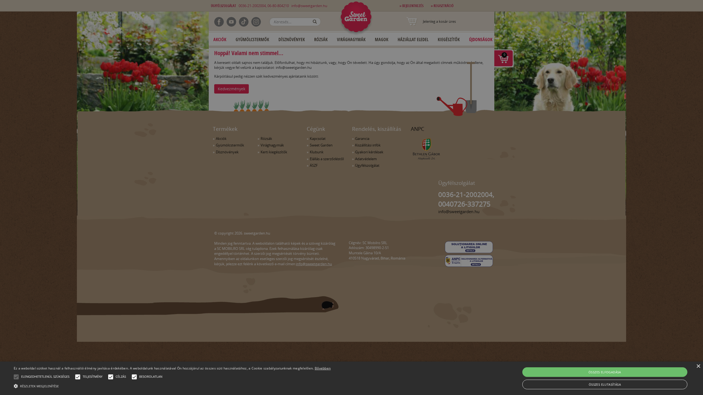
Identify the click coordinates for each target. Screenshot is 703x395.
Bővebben (323, 368)
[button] (16, 376)
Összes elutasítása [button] (605, 384)
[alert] (351, 197)
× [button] (698, 366)
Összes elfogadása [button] (604, 372)
